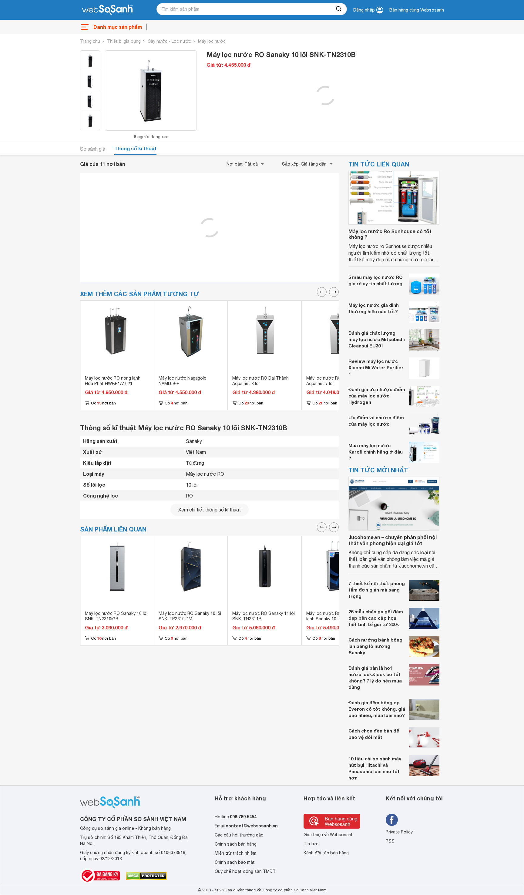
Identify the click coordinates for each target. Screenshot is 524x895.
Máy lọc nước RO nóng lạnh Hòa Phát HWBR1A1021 (112, 381)
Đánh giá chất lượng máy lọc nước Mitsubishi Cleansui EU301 (376, 339)
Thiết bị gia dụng (124, 41)
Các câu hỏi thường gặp (239, 835)
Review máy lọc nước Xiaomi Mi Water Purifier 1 (376, 367)
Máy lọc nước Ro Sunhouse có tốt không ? (390, 234)
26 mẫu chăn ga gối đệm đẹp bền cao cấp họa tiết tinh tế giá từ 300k (375, 618)
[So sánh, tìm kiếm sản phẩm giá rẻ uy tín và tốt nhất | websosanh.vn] (107, 10)
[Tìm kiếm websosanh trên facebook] (392, 820)
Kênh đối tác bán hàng (326, 852)
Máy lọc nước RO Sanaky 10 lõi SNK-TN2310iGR (116, 616)
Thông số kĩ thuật (135, 148)
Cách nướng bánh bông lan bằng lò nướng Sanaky (375, 646)
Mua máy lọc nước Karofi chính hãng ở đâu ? (375, 452)
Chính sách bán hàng (236, 844)
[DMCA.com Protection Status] (146, 876)
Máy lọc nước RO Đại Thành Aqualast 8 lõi (260, 381)
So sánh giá (92, 149)
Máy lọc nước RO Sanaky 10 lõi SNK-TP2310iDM (190, 616)
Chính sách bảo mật (235, 862)
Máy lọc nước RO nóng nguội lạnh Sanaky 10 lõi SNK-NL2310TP (335, 619)
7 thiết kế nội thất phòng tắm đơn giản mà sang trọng (376, 590)
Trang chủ (90, 41)
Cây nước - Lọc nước (169, 41)
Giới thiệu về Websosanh (329, 834)
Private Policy (399, 832)
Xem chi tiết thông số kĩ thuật (209, 509)
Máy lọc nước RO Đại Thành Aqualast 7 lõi (334, 381)
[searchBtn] (339, 9)
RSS (390, 841)
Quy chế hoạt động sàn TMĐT (245, 871)
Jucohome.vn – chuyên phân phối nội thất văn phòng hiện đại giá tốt (392, 540)
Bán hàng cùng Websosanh (416, 10)
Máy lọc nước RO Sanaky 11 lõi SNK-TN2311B (263, 616)
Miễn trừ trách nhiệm (235, 853)
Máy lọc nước (212, 41)
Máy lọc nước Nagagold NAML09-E (183, 381)
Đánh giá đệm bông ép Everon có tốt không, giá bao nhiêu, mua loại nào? (376, 709)
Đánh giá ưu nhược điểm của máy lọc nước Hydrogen (376, 396)
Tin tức (311, 843)
